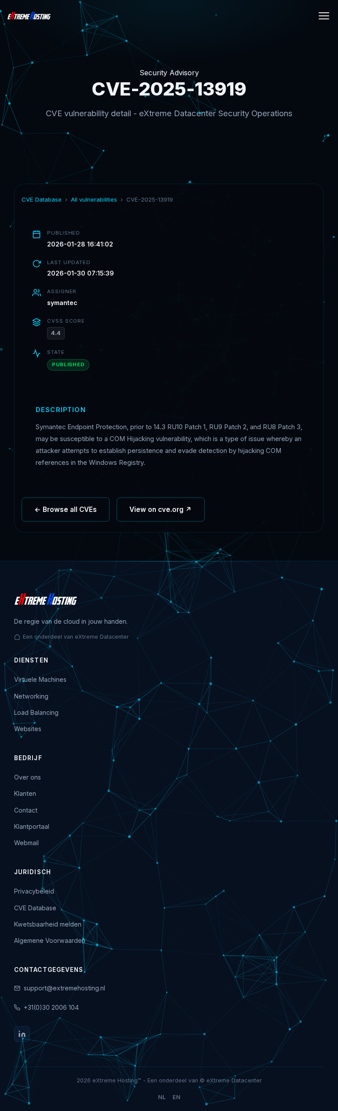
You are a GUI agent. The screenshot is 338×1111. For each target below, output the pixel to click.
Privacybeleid (34, 891)
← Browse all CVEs (65, 509)
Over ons (27, 777)
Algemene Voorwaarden (49, 940)
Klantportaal (31, 826)
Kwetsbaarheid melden (47, 924)
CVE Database (42, 199)
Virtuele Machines (40, 679)
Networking (31, 696)
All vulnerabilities (94, 199)
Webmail (26, 842)
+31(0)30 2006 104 (51, 1007)
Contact (25, 810)
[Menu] (324, 16)
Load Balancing (36, 712)
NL (161, 1097)
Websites (27, 728)
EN (176, 1097)
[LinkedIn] (22, 1034)
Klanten (25, 793)
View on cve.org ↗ (160, 509)
